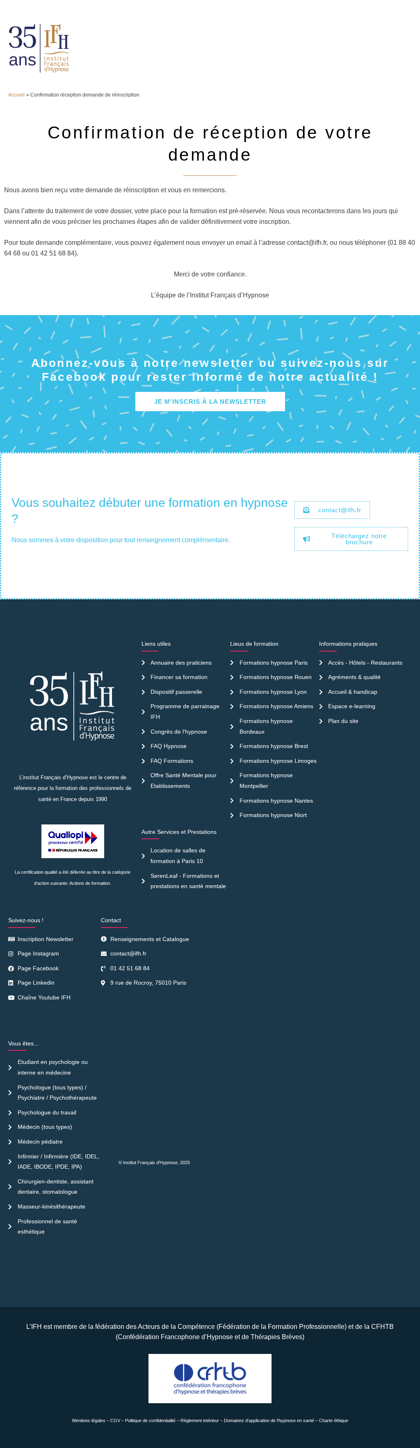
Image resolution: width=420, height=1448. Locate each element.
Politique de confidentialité (150, 1420)
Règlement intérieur (199, 1420)
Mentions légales (88, 1420)
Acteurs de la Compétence (176, 1326)
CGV (115, 1420)
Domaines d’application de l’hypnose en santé (269, 1420)
